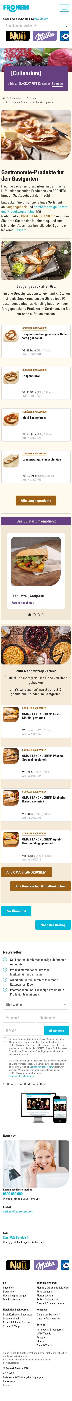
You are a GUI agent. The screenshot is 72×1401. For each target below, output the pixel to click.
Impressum (9, 1381)
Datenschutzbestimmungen (22, 1075)
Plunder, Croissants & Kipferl (53, 1287)
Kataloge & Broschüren (50, 1329)
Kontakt (7, 1385)
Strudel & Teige (11, 1326)
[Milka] (45, 36)
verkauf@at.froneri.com (41, 1066)
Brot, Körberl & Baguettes (17, 1314)
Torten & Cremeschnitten (51, 1303)
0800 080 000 (41, 18)
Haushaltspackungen (15, 1295)
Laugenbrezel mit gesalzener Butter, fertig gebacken (45, 336)
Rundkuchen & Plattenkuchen (45, 1293)
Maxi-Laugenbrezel (34, 418)
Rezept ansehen (21, 603)
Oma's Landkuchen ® (48, 1314)
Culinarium (16, 98)
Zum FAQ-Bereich (14, 1237)
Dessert (20, 230)
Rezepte (41, 1337)
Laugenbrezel (31, 376)
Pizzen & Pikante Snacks (16, 1322)
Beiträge (57, 84)
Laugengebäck (11, 1318)
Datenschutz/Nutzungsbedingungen (23, 1377)
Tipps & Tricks (44, 1345)
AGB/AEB (8, 1373)
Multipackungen (12, 1299)
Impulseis (8, 1287)
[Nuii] (18, 36)
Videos (40, 1341)
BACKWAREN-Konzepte (34, 84)
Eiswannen (9, 1291)
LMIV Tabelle (44, 1333)
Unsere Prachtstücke (48, 1318)
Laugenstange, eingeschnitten (41, 459)
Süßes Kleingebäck (47, 1299)
